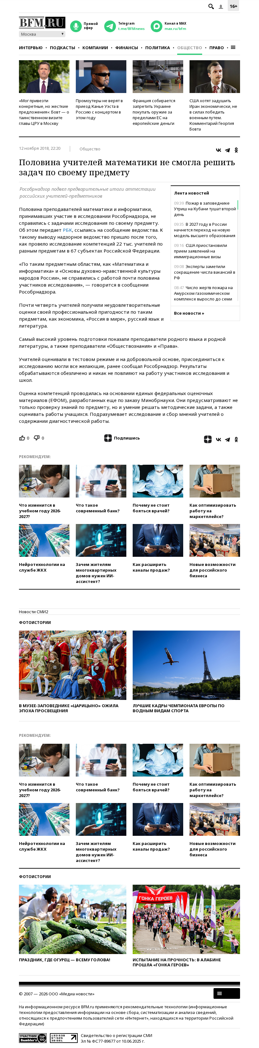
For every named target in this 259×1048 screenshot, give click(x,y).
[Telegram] (227, 150)
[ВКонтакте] (218, 150)
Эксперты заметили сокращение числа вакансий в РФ (204, 272)
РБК (67, 230)
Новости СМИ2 (33, 611)
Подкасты (62, 47)
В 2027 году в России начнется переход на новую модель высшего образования (204, 229)
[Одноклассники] (236, 150)
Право (216, 47)
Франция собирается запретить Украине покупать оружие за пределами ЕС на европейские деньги (154, 112)
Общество (189, 47)
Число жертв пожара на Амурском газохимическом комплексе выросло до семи (203, 293)
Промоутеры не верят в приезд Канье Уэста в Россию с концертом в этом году (99, 109)
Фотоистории (35, 622)
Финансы (126, 47)
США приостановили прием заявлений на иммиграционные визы (200, 250)
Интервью (31, 47)
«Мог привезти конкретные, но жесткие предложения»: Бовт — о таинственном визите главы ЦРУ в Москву (44, 112)
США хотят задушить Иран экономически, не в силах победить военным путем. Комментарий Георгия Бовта (213, 115)
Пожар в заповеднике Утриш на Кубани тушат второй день (205, 208)
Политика (157, 47)
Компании (95, 47)
